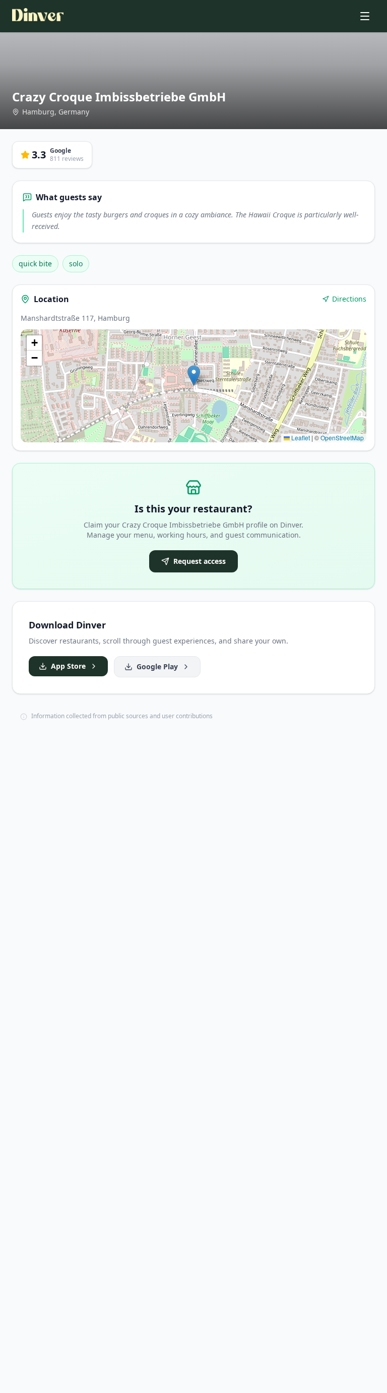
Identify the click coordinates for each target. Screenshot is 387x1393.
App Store (68, 666)
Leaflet (300, 437)
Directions (349, 299)
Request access (199, 561)
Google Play (157, 666)
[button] (193, 375)
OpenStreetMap (342, 437)
